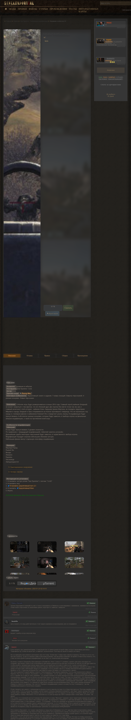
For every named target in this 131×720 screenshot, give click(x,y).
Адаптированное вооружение (21, 467)
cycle (100, 77)
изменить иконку (100, 23)
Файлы (33, 9)
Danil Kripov (15, 630)
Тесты (73, 9)
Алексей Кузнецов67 (115, 79)
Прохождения (58, 9)
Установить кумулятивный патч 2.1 (23, 486)
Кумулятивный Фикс (26, 488)
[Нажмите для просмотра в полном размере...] (21, 173)
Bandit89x (15, 621)
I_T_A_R (119, 77)
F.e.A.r (105, 77)
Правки (22, 9)
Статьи (43, 9)
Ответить (81, 603)
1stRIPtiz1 (112, 77)
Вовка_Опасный (17, 603)
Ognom (15, 612)
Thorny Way (26, 393)
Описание (12, 356)
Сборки (65, 356)
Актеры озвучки (16, 472)
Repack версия (53, 313)
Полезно (92, 603)
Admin (15, 638)
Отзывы (30, 356)
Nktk (46, 41)
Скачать (68, 308)
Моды (12, 9)
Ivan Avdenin (103, 79)
